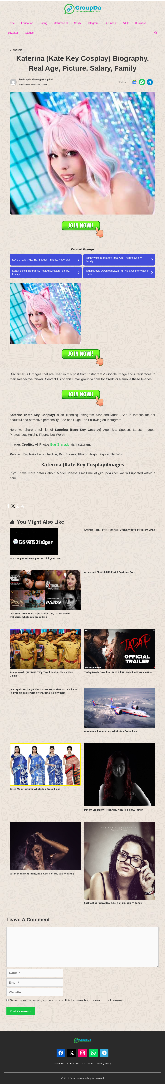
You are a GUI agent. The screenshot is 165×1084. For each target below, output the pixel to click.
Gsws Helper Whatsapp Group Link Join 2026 (35, 558)
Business (110, 23)
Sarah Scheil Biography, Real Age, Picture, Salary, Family (42, 873)
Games (29, 32)
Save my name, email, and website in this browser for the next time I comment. (68, 1000)
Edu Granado (59, 444)
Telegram (92, 23)
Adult (125, 23)
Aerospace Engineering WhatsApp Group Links (111, 731)
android (17, 50)
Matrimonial (61, 23)
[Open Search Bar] (156, 33)
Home (11, 23)
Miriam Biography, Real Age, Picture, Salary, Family (113, 809)
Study (77, 23)
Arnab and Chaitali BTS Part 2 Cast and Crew (110, 572)
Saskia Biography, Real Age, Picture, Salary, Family (113, 902)
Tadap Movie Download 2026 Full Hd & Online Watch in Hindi (118, 672)
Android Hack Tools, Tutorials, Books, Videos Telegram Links (119, 529)
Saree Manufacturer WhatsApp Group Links (35, 788)
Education (27, 23)
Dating (43, 23)
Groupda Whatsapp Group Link (37, 79)
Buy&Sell (13, 32)
